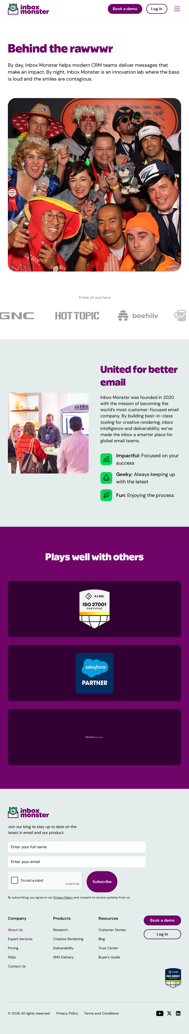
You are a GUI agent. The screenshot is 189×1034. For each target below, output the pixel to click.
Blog (101, 939)
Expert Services (20, 939)
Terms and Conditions (101, 1013)
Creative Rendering (68, 939)
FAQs (12, 957)
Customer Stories (112, 930)
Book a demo (125, 8)
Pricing (13, 948)
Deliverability (63, 948)
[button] (176, 9)
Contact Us (17, 966)
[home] (28, 9)
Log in (156, 8)
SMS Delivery (63, 957)
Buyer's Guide (109, 957)
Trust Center (108, 948)
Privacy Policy (63, 897)
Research (60, 930)
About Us (15, 930)
